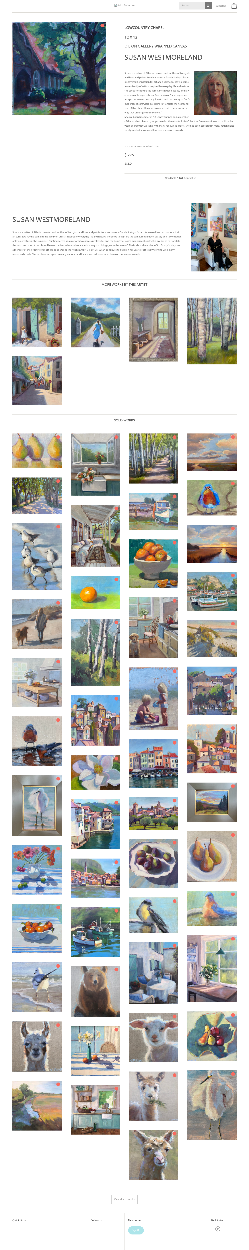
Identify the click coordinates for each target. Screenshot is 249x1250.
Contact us (190, 178)
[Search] (208, 5)
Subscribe (221, 6)
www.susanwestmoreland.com (141, 146)
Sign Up (136, 1230)
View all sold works (124, 1199)
